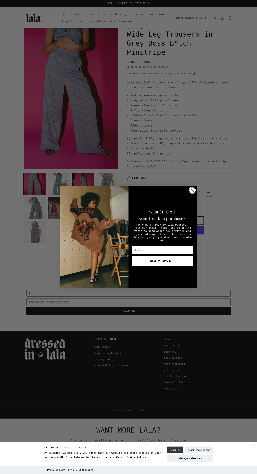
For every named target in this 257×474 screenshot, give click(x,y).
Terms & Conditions (80, 469)
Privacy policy (54, 469)
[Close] (254, 445)
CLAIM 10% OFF (163, 261)
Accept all (175, 449)
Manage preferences (190, 458)
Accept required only (199, 449)
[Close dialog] (192, 190)
